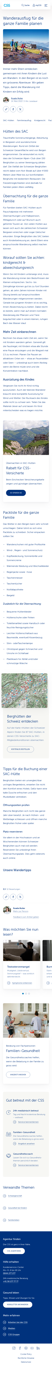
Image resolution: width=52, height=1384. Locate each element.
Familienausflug (24, 120)
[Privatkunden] (7, 5)
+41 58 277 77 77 (10, 1281)
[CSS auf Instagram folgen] (13, 1348)
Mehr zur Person (20, 911)
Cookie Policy (26, 1354)
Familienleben (13, 1220)
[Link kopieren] (6, 109)
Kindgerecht (39, 120)
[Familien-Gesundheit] (26, 1138)
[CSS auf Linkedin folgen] (38, 1348)
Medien (11, 1328)
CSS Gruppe (14, 1334)
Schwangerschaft (15, 1196)
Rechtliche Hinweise (26, 1358)
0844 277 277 (9, 1273)
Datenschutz (26, 1362)
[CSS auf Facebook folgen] (19, 1348)
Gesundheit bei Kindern (17, 1208)
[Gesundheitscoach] (26, 1160)
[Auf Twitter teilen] (20, 109)
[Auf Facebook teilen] (13, 109)
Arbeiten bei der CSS (18, 1322)
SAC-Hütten (8, 120)
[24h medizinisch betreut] (26, 1117)
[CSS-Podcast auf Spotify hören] (26, 1348)
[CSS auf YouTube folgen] (32, 1348)
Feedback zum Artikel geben (26, 917)
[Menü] (45, 5)
